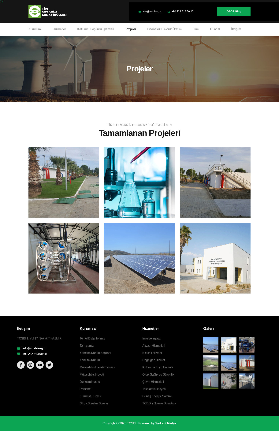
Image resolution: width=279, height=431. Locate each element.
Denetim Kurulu (90, 381)
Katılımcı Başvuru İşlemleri (95, 29)
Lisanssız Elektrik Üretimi (164, 29)
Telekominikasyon (154, 389)
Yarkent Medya (166, 423)
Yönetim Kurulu (90, 360)
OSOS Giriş (234, 11)
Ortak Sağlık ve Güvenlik (158, 374)
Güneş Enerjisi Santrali (157, 396)
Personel (85, 389)
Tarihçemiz (87, 345)
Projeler (130, 29)
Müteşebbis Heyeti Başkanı (97, 367)
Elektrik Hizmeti (152, 352)
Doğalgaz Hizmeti (154, 360)
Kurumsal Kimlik (90, 396)
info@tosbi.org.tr (152, 11)
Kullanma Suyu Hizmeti (157, 367)
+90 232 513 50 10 (182, 11)
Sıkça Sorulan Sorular (94, 403)
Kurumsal (34, 29)
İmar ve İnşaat (151, 338)
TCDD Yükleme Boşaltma (159, 403)
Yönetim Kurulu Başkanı (95, 352)
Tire (196, 29)
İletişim (236, 29)
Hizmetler (59, 29)
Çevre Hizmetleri (153, 381)
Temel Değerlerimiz (92, 338)
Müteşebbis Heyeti (92, 374)
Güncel (215, 29)
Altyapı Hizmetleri (153, 345)
